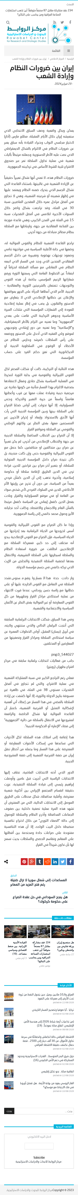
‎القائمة (56, 50)
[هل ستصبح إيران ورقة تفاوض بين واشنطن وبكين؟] (62, 931)
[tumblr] (39, 861)
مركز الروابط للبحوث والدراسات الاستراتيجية (30, 1190)
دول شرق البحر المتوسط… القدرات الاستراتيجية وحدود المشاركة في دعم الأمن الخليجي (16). (45, 1058)
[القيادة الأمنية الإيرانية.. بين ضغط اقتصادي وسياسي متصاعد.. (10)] (15, 931)
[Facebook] (70, 22)
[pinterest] (24, 861)
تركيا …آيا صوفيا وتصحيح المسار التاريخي (53, 1009)
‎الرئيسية (70, 58)
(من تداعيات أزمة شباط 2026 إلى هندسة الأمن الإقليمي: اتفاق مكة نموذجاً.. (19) (49, 1023)
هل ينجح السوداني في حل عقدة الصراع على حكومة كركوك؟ (40, 897)
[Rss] (54, 22)
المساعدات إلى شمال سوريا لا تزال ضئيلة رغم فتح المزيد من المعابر (38, 880)
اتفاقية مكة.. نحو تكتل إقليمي (57, 1071)
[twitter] (62, 861)
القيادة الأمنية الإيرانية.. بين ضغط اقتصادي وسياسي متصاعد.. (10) (17, 948)
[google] (31, 861)
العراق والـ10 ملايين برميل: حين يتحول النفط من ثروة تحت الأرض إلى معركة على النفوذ (46, 996)
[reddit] (47, 861)
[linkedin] (55, 861)
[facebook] (70, 861)
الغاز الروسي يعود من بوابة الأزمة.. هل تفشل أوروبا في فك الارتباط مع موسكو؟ (47, 1085)
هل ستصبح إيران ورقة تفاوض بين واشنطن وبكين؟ (65, 946)
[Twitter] (62, 22)
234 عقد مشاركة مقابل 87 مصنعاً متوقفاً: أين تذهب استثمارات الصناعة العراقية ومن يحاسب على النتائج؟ (39, 952)
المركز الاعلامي (57, 58)
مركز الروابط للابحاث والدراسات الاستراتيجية (38, 1161)
